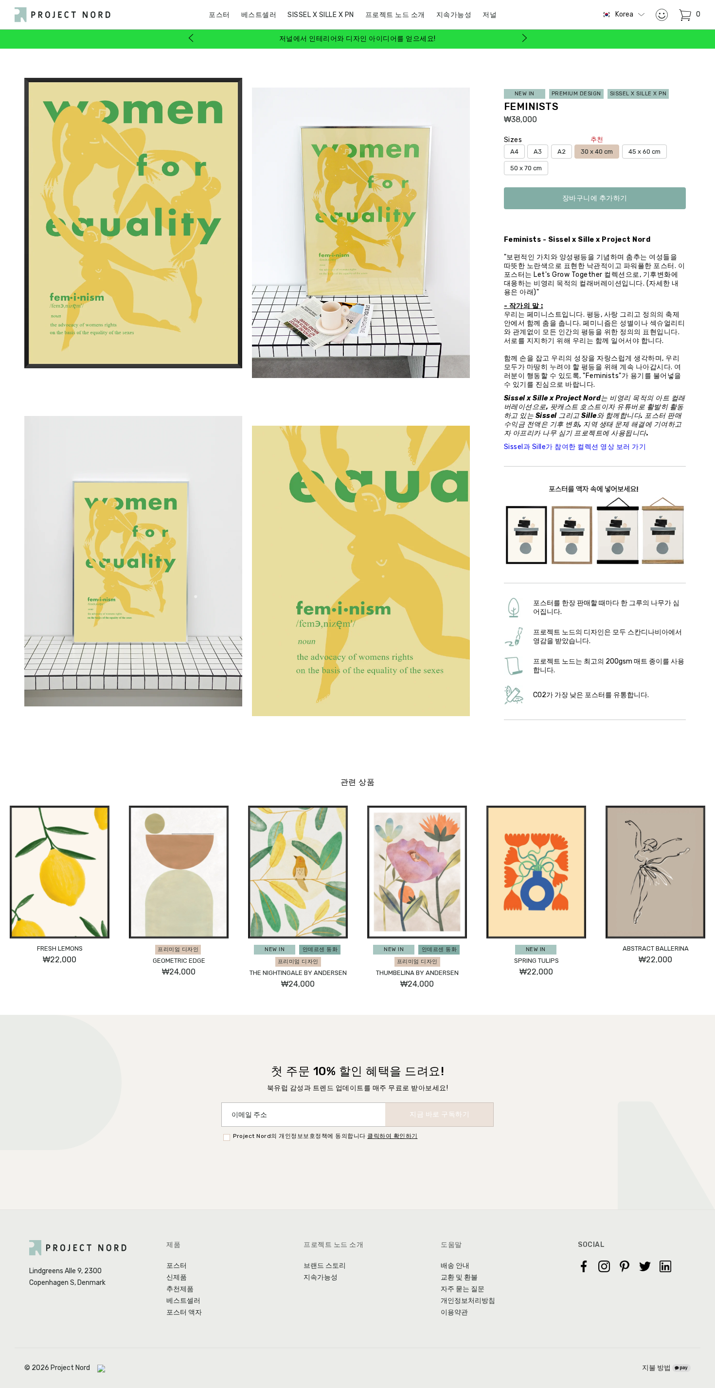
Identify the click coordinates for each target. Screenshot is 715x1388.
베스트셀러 (259, 15)
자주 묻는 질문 (462, 1289)
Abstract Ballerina (656, 948)
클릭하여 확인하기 (392, 1136)
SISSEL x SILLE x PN (320, 15)
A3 (538, 151)
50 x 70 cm (526, 168)
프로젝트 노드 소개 (395, 15)
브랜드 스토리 (325, 1266)
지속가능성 (454, 15)
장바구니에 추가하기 (594, 198)
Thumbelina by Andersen (417, 972)
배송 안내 (455, 1266)
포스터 (176, 1266)
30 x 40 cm (597, 149)
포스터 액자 (184, 1312)
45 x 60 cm (644, 151)
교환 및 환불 (459, 1277)
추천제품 (180, 1289)
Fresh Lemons (60, 948)
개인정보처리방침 (468, 1301)
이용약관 (454, 1312)
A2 (561, 151)
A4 (514, 151)
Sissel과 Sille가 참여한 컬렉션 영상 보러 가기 (575, 447)
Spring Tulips (536, 960)
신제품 (176, 1277)
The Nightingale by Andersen (298, 972)
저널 (490, 15)
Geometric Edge (179, 960)
